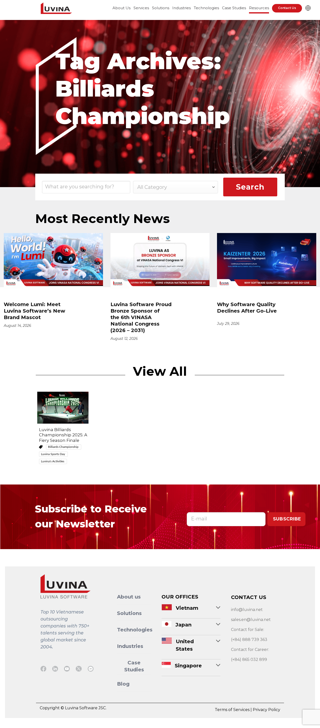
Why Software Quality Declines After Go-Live (247, 307)
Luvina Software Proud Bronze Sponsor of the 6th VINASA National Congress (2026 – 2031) (141, 317)
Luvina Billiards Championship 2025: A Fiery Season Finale (63, 435)
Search (250, 187)
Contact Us (287, 8)
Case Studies (234, 7)
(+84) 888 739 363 (249, 639)
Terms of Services (232, 709)
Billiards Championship (63, 446)
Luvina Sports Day (53, 454)
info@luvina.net (247, 609)
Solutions (160, 7)
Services (141, 7)
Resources (259, 7)
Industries (181, 7)
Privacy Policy (266, 709)
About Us (121, 7)
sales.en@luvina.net (251, 619)
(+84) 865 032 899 (249, 659)
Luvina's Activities (53, 461)
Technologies (206, 7)
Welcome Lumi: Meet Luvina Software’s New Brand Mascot (34, 310)
